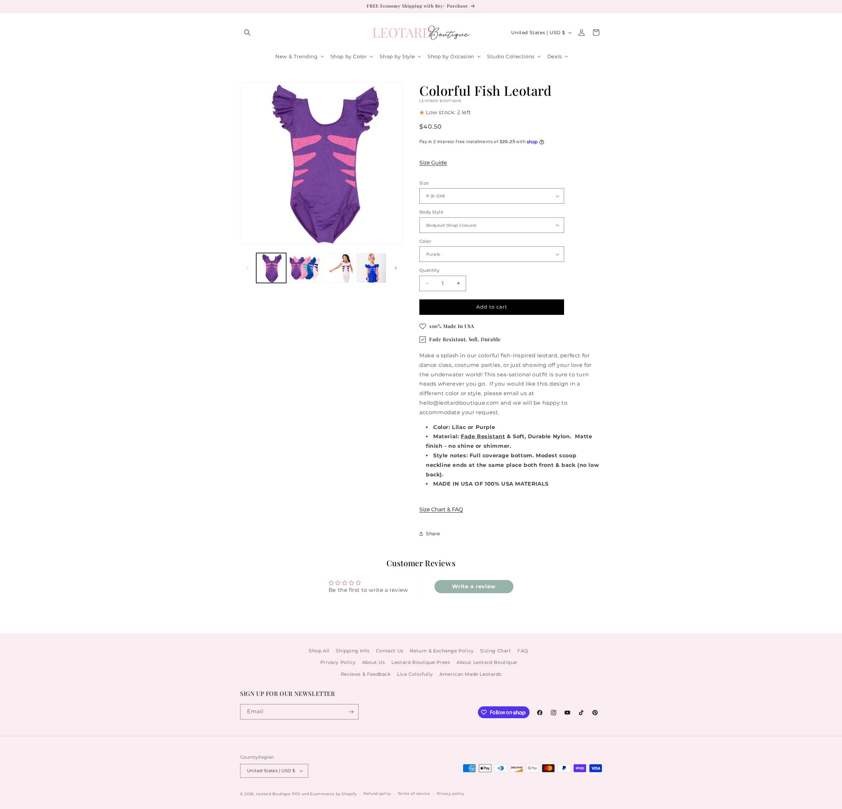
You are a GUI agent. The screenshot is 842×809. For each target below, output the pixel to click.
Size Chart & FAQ (441, 509)
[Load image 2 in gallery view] (304, 268)
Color (425, 241)
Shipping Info (352, 651)
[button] (247, 32)
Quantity (429, 270)
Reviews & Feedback (366, 674)
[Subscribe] (351, 712)
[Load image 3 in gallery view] (338, 268)
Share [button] (433, 534)
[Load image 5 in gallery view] (371, 268)
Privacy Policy (338, 662)
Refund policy (377, 793)
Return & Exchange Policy (442, 651)
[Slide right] (395, 268)
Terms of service (414, 793)
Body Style (431, 212)
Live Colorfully (415, 674)
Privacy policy (450, 793)
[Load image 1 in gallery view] (271, 268)
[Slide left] (247, 268)
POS (296, 794)
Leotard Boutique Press (420, 662)
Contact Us (390, 651)
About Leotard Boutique (487, 662)
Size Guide (433, 163)
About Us (373, 662)
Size (424, 183)
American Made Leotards (470, 674)
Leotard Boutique (273, 794)
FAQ (522, 651)
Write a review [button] (473, 586)
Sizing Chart (495, 651)
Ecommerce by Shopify (333, 794)
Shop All (319, 651)
